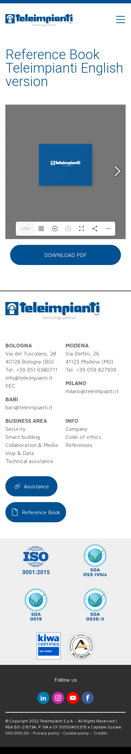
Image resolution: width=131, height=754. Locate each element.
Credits (100, 733)
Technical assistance (29, 461)
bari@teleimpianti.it (28, 407)
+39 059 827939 (96, 370)
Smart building (22, 437)
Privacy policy (46, 733)
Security (15, 429)
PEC (10, 386)
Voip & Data (19, 453)
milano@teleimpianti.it (92, 391)
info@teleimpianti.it (28, 378)
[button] (65, 255)
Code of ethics (83, 437)
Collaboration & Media (31, 445)
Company (77, 429)
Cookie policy (76, 733)
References (79, 445)
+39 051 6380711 (36, 370)
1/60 (25, 228)
